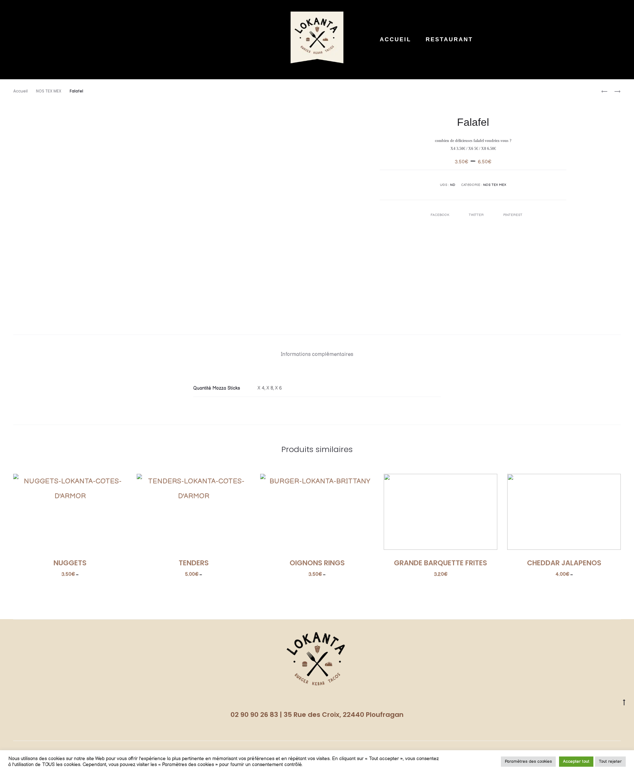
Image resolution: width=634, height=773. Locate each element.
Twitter (477, 215)
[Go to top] (624, 702)
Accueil (20, 91)
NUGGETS (70, 563)
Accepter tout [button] (576, 761)
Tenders (194, 563)
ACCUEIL (395, 39)
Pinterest (512, 215)
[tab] (317, 354)
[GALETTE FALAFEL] (604, 91)
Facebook (440, 215)
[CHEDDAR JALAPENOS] (614, 91)
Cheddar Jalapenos (564, 563)
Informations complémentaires (317, 354)
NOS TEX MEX (48, 91)
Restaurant (449, 39)
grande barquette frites (440, 563)
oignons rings (317, 563)
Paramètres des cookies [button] (528, 761)
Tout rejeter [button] (610, 761)
